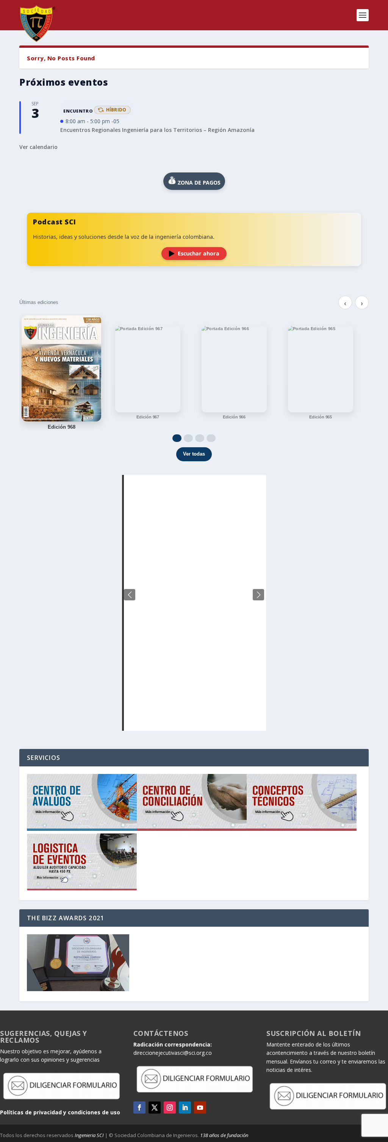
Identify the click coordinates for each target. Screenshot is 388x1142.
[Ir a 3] (199, 438)
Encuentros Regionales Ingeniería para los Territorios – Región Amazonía (157, 129)
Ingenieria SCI (89, 1135)
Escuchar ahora (198, 253)
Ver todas (194, 454)
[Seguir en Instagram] (170, 1107)
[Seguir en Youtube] (200, 1107)
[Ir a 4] (211, 438)
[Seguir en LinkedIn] (185, 1107)
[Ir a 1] (176, 438)
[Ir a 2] (188, 438)
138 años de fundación (224, 1135)
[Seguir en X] (155, 1107)
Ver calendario (38, 146)
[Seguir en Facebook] (139, 1107)
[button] (258, 594)
